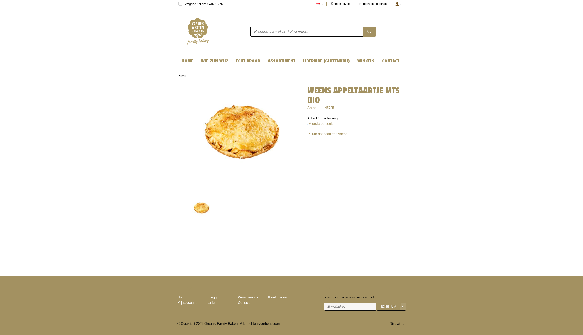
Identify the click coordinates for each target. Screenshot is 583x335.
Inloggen (214, 297)
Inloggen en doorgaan (372, 3)
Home (182, 76)
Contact (244, 303)
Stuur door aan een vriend (328, 134)
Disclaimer (398, 323)
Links (212, 303)
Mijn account (186, 303)
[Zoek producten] (369, 32)
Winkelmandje (248, 297)
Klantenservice (340, 3)
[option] (241, 131)
